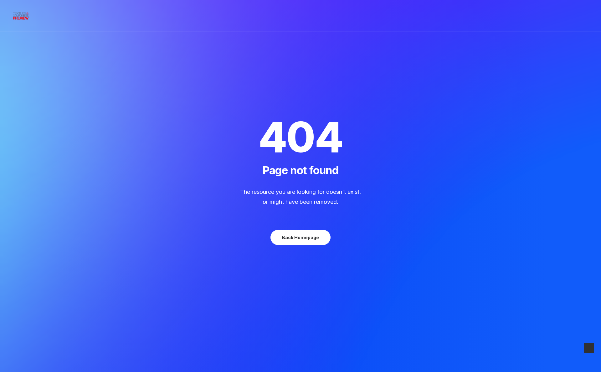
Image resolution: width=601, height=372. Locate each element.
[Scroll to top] (589, 347)
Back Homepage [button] (300, 237)
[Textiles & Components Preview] (20, 16)
